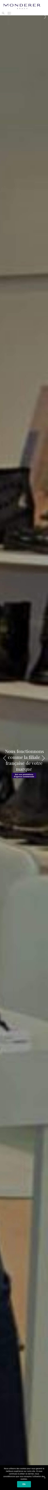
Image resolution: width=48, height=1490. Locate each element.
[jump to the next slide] (43, 758)
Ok (24, 1484)
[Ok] (44, 1477)
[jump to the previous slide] (4, 758)
